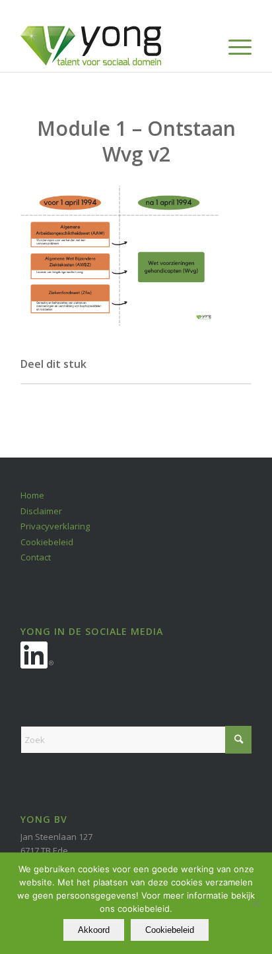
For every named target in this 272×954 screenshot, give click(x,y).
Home (32, 495)
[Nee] (255, 903)
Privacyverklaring (55, 526)
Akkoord (94, 930)
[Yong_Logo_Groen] (112, 45)
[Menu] (233, 45)
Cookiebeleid (46, 542)
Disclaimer (41, 511)
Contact (35, 557)
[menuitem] (233, 45)
